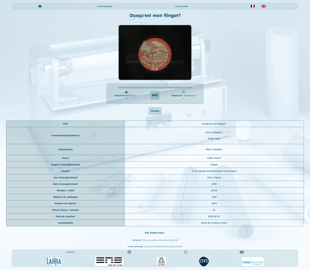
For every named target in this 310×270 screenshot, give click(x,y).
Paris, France (214, 177)
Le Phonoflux (181, 6)
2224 (214, 197)
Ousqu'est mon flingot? (214, 123)
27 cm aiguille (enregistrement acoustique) (214, 171)
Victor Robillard (213, 132)
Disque (214, 164)
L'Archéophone (104, 6)
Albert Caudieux (214, 149)
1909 (214, 184)
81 (214, 210)
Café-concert (214, 158)
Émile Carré (214, 138)
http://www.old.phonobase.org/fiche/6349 (163, 246)
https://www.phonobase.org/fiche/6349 (160, 240)
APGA (214, 190)
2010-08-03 (214, 216)
